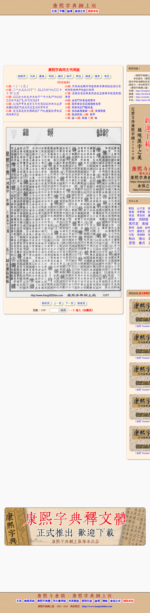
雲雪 (132, 243)
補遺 (88, 76)
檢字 (69, 76)
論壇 (69, 11)
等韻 (51, 76)
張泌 (131, 215)
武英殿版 (74, 600)
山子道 (141, 208)
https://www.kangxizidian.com (97, 606)
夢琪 (131, 227)
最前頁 (46, 303)
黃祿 (145, 224)
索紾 (132, 219)
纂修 (41, 76)
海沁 (142, 238)
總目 (60, 76)
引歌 (131, 234)
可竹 (131, 231)
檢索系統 (29, 600)
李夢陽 (141, 211)
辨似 (78, 76)
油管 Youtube (143, 326)
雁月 (142, 243)
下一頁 (69, 303)
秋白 (132, 238)
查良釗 (141, 215)
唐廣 (131, 211)
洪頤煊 (143, 219)
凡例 (32, 76)
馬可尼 (133, 224)
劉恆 (131, 208)
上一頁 (58, 303)
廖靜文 (141, 231)
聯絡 (105, 600)
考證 (106, 76)
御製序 (22, 76)
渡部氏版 (87, 600)
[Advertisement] (75, 41)
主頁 (54, 11)
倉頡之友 (80, 11)
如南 (139, 227)
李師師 (141, 234)
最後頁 (81, 303)
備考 (97, 76)
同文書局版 (59, 600)
